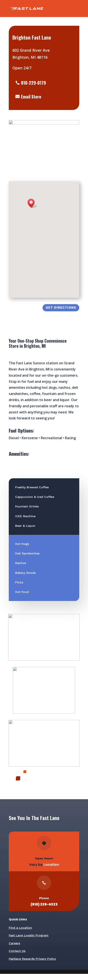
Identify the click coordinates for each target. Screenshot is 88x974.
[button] (32, 203)
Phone (44, 898)
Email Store (31, 96)
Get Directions (61, 307)
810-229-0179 (33, 83)
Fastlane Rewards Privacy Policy (32, 958)
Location (51, 864)
